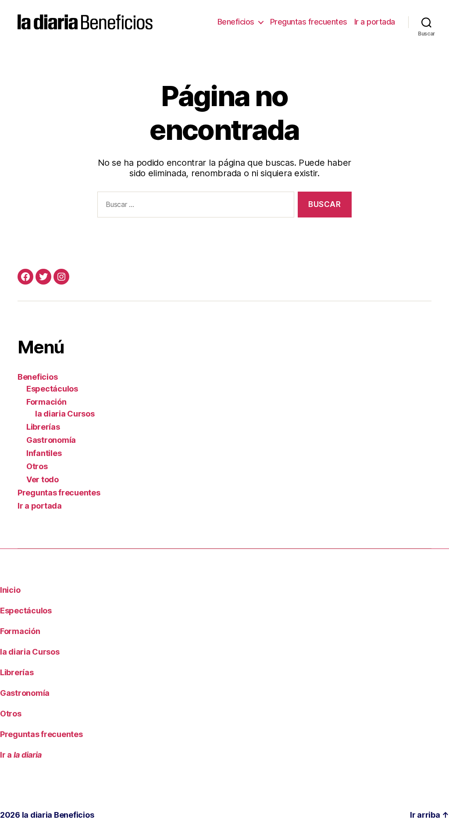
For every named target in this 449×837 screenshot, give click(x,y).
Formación (46, 401)
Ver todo (42, 479)
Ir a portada (374, 21)
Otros (37, 466)
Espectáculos (52, 388)
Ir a (21, 754)
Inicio (10, 590)
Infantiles (43, 453)
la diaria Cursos (65, 413)
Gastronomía (51, 440)
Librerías (43, 426)
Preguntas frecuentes (308, 21)
